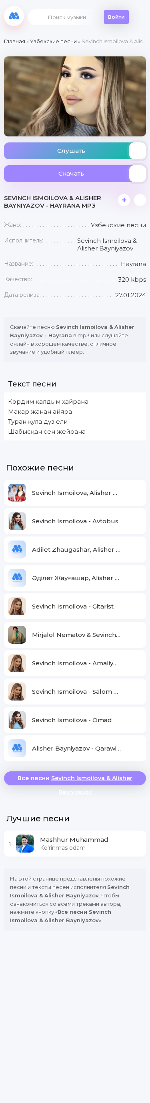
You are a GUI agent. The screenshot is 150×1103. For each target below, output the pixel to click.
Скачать (71, 173)
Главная (14, 41)
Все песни (75, 780)
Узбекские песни (53, 41)
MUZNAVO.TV (14, 16)
